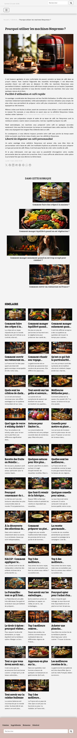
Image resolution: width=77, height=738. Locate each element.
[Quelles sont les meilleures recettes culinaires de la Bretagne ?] (61, 450)
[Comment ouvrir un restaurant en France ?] (49, 274)
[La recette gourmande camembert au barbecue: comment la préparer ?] (61, 516)
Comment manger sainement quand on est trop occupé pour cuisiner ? (38, 258)
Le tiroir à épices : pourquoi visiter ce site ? (14, 628)
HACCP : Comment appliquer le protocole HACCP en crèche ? (15, 563)
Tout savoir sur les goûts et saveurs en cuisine (38, 393)
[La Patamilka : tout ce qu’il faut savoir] (15, 583)
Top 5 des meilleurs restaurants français (34, 699)
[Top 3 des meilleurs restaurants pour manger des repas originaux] (38, 550)
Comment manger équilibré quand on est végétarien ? (44, 231)
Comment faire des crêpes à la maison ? (51, 204)
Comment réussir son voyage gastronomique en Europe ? (38, 361)
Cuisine (5, 725)
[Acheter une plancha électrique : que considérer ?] (61, 616)
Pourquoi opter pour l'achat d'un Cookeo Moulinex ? (61, 595)
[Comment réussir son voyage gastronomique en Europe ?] (38, 347)
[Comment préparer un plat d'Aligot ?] (38, 516)
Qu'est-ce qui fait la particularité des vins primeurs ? (61, 361)
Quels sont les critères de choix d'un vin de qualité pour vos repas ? (15, 394)
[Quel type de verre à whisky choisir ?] (15, 414)
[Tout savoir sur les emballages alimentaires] (38, 583)
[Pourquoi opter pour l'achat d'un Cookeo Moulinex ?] (61, 583)
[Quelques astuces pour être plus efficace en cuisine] (38, 450)
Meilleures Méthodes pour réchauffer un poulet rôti (59, 394)
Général (14, 20)
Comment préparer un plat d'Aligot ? (37, 528)
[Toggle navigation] (6, 10)
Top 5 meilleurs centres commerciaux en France (37, 630)
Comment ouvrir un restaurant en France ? (49, 286)
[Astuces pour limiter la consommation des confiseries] (38, 414)
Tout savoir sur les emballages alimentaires (38, 595)
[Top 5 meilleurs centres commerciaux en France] (38, 616)
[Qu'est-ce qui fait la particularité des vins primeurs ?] (61, 347)
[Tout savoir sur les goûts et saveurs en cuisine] (38, 381)
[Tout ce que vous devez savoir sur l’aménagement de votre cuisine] (15, 652)
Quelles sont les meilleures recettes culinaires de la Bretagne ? (61, 463)
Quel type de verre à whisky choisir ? (15, 425)
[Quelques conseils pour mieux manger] (61, 483)
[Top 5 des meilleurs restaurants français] (38, 685)
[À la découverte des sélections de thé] (15, 516)
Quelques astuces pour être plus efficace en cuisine (38, 462)
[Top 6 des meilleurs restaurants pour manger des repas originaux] (61, 550)
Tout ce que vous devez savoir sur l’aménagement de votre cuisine (15, 665)
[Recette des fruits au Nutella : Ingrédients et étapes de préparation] (15, 450)
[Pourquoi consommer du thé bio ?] (15, 483)
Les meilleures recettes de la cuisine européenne (59, 665)
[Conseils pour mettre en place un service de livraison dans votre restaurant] (61, 414)
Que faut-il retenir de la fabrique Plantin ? (38, 495)
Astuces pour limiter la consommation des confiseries (38, 428)
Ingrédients (16, 725)
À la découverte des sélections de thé (14, 528)
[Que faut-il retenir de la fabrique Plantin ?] (38, 483)
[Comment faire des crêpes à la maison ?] (51, 192)
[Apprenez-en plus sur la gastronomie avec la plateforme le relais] (38, 652)
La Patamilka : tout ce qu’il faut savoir (14, 595)
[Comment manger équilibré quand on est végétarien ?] (44, 219)
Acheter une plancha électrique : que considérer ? (59, 630)
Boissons (26, 725)
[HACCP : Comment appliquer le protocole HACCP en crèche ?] (15, 550)
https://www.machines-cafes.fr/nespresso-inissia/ (42, 114)
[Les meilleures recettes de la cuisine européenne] (61, 652)
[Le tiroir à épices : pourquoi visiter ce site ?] (15, 616)
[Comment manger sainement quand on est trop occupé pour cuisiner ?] (38, 246)
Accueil (6, 20)
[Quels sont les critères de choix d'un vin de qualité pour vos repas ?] (15, 381)
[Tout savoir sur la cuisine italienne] (15, 685)
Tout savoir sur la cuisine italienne (14, 696)
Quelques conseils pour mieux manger (61, 495)
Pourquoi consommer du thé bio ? (15, 495)
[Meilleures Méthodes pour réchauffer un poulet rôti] (61, 381)
